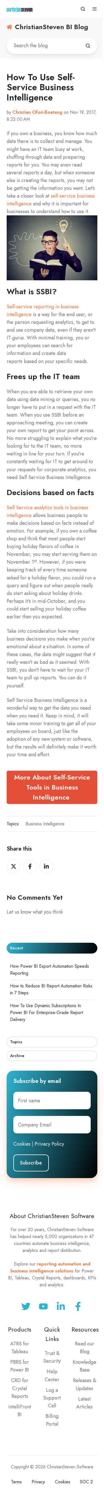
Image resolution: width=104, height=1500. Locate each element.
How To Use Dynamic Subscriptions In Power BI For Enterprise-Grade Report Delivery (46, 1012)
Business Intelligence (45, 824)
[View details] (78, 1306)
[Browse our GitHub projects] (60, 1306)
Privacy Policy (49, 1144)
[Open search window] (83, 9)
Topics (16, 1042)
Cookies (22, 1144)
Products (19, 1329)
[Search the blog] (88, 46)
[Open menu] (94, 9)
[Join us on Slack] (43, 1306)
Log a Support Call (52, 1397)
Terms (16, 1482)
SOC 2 (86, 1482)
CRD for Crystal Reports (19, 1388)
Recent (16, 948)
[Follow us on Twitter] (26, 1306)
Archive (17, 1056)
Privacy (38, 1482)
